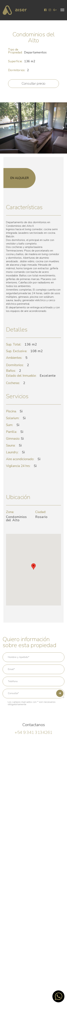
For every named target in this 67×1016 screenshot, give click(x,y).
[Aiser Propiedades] (15, 10)
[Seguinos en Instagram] (50, 10)
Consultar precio (33, 83)
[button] (62, 10)
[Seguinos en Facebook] (45, 10)
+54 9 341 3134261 (33, 732)
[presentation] (5, 128)
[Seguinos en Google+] (55, 10)
